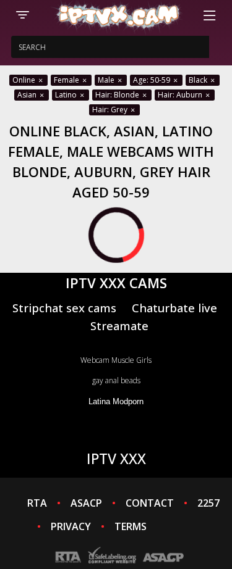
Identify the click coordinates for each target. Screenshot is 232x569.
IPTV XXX (116, 458)
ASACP (86, 503)
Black (199, 80)
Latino (67, 94)
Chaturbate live (174, 307)
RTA (37, 503)
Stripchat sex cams (64, 307)
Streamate (119, 325)
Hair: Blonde (118, 94)
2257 (208, 503)
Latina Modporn (116, 401)
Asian (27, 94)
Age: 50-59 (152, 80)
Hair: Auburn (181, 94)
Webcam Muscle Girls (116, 360)
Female (67, 80)
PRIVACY (71, 526)
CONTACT (150, 503)
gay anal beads (116, 380)
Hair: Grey (110, 109)
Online (24, 80)
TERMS (130, 526)
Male (107, 80)
